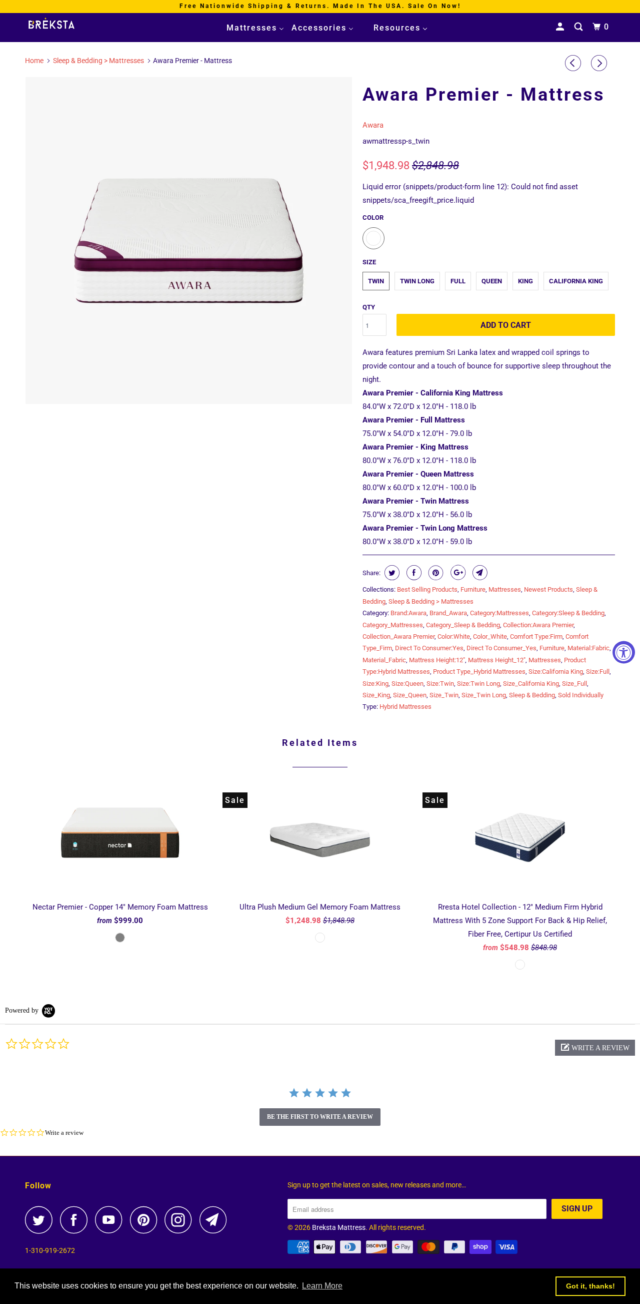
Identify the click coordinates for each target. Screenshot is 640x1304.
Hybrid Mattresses (406, 706)
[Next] (600, 63)
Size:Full (598, 671)
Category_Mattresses (392, 625)
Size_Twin (444, 695)
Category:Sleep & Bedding (568, 613)
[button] (595, 1048)
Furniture (473, 589)
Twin (376, 281)
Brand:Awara (408, 613)
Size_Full (574, 683)
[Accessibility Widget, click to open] (623, 652)
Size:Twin (440, 683)
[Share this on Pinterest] (435, 572)
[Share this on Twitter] (391, 572)
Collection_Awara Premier (398, 636)
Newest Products (548, 589)
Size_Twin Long (484, 695)
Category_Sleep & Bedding (463, 625)
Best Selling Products (427, 589)
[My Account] (561, 27)
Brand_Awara (448, 613)
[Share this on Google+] (457, 572)
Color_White (490, 636)
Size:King (375, 683)
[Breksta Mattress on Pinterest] (146, 1219)
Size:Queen (408, 683)
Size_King (376, 695)
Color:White (454, 636)
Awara (373, 125)
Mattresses (504, 589)
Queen (492, 281)
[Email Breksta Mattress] (216, 1219)
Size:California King (555, 671)
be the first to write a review (320, 1116)
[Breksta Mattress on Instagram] (181, 1219)
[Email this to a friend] (479, 572)
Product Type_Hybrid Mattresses (479, 671)
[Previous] (574, 63)
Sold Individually (581, 695)
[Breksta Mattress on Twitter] (41, 1219)
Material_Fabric (384, 660)
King (525, 281)
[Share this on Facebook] (413, 572)
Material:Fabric (589, 648)
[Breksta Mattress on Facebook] (76, 1219)
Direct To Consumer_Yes (501, 648)
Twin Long (417, 281)
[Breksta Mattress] (76, 24)
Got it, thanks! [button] (590, 1286)
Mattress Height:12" (437, 660)
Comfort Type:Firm (536, 636)
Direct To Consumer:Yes (429, 648)
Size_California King (531, 683)
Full (458, 281)
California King (576, 281)
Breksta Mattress (339, 1227)
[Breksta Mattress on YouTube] (111, 1219)
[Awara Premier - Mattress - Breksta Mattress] (188, 240)
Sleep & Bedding (532, 695)
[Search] (579, 27)
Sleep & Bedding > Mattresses (431, 601)
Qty (368, 307)
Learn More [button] (322, 1285)
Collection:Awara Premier (538, 625)
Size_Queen (409, 695)
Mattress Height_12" (497, 660)
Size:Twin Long (478, 683)
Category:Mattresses (499, 613)
